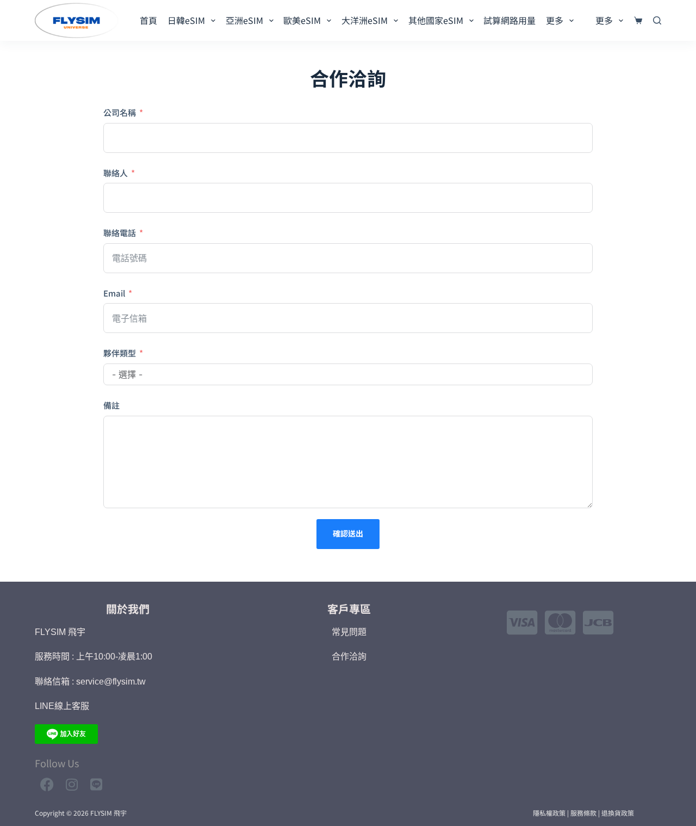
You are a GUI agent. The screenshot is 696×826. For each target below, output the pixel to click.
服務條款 (583, 812)
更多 (554, 20)
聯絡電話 (119, 232)
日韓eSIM (186, 20)
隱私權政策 (549, 812)
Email (114, 293)
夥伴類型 (119, 353)
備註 (111, 405)
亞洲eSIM (244, 20)
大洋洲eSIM (364, 20)
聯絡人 (115, 172)
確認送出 (348, 533)
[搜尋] (657, 20)
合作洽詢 (349, 656)
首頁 (148, 20)
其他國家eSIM (435, 20)
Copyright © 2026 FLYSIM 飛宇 (81, 812)
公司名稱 (119, 112)
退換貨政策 (617, 812)
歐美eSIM (302, 20)
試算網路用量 (509, 20)
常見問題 (349, 632)
